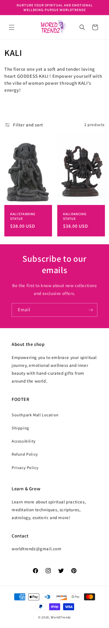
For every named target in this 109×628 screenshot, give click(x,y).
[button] (11, 27)
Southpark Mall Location (35, 415)
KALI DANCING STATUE (74, 216)
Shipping (20, 428)
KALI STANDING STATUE (22, 216)
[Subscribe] (90, 310)
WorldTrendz (61, 617)
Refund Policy (25, 454)
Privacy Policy (25, 467)
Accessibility (24, 441)
